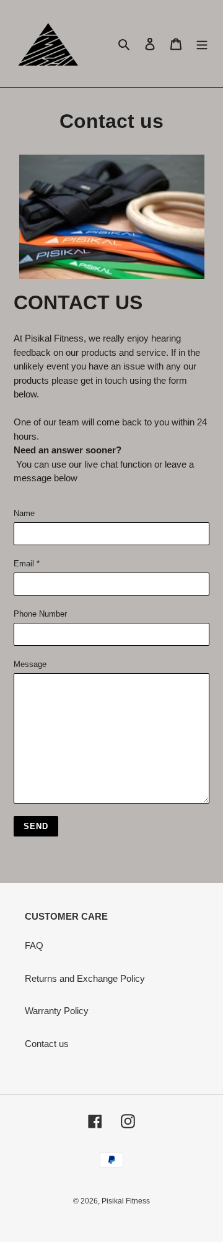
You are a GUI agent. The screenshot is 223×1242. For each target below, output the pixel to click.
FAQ (34, 945)
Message (30, 664)
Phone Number (40, 614)
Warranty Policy (57, 1010)
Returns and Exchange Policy (85, 978)
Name (24, 513)
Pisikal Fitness (126, 1201)
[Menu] (202, 43)
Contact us (47, 1043)
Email (27, 563)
